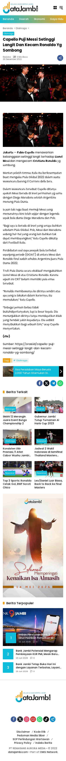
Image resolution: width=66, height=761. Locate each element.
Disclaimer (23, 732)
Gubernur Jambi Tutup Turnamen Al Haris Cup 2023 (46, 420)
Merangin (10, 409)
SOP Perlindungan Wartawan (31, 739)
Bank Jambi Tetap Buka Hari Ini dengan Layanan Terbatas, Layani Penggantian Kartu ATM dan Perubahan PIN (37, 666)
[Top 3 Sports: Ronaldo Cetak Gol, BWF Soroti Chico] (17, 469)
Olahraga (8, 33)
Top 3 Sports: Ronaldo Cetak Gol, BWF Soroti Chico (17, 484)
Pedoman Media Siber (31, 735)
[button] (61, 7)
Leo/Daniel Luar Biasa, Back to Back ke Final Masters (48, 484)
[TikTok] (46, 719)
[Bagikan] (60, 58)
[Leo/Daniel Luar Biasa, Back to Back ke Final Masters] (48, 469)
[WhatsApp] (60, 383)
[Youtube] (33, 719)
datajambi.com (18, 752)
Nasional (41, 441)
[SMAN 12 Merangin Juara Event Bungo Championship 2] (17, 405)
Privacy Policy (22, 743)
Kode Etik (40, 732)
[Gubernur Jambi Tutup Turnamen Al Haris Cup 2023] (48, 405)
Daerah (40, 409)
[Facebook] (40, 383)
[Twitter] (46, 383)
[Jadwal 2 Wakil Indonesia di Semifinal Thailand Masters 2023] (48, 437)
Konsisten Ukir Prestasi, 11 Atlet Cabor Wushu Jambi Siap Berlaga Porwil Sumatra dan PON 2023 (16, 452)
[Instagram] (26, 719)
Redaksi (7, 57)
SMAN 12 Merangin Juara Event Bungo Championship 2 (15, 420)
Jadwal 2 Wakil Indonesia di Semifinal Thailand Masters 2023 (48, 452)
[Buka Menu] (55, 7)
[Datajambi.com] (20, 7)
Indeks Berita (43, 743)
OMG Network (49, 752)
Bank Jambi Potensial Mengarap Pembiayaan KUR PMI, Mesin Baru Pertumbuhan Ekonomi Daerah (37, 652)
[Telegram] (53, 383)
